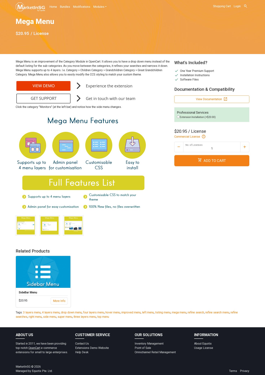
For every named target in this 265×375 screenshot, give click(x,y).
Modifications (81, 6)
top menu (103, 316)
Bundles (65, 6)
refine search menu (217, 312)
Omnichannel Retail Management (155, 352)
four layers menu (93, 312)
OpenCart (34, 348)
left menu (148, 312)
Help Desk (82, 352)
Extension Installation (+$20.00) (197, 117)
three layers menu (85, 316)
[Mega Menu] (26, 225)
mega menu (179, 312)
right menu (35, 316)
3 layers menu (32, 312)
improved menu (131, 312)
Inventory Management (149, 343)
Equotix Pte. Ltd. (42, 371)
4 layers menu (51, 312)
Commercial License (190, 137)
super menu (65, 316)
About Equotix (203, 343)
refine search (196, 312)
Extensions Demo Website (92, 348)
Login (237, 6)
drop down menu (71, 312)
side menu (49, 316)
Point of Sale (143, 348)
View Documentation (212, 99)
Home (53, 6)
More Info (59, 301)
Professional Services (193, 112)
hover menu (112, 312)
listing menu (163, 312)
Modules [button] (98, 6)
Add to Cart (212, 160)
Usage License (203, 348)
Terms (233, 371)
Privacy (244, 371)
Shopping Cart (222, 6)
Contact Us (82, 343)
